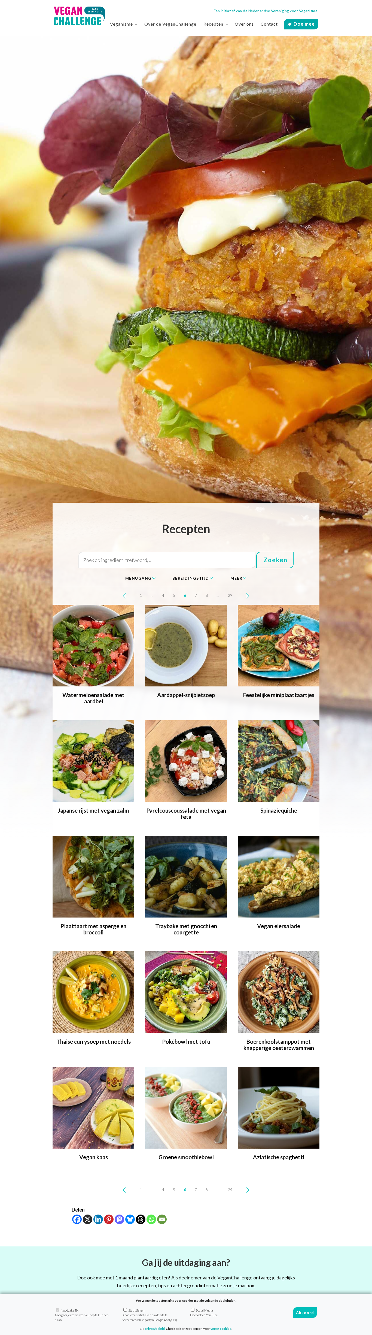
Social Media (204, 1313)
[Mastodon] (119, 1219)
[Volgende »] (248, 596)
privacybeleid (155, 1328)
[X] (87, 1219)
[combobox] (140, 578)
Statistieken (150, 1315)
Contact (269, 23)
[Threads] (140, 1219)
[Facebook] (77, 1219)
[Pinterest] (109, 1219)
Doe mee (304, 24)
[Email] (162, 1219)
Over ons (244, 23)
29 (230, 595)
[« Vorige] (124, 596)
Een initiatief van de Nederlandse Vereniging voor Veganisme (266, 11)
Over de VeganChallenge (170, 23)
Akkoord (305, 1312)
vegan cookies (221, 1328)
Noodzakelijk (82, 1315)
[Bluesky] (130, 1219)
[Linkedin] (98, 1219)
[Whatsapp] (151, 1219)
